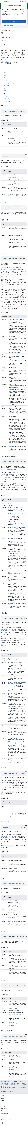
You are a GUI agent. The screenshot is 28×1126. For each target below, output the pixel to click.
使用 (9, 62)
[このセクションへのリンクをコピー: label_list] (8, 613)
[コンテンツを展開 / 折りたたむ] (11, 37)
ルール (3, 308)
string (16, 319)
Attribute (5, 111)
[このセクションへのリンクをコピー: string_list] (9, 981)
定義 (6, 62)
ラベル (5, 80)
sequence (10, 194)
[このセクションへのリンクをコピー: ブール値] (9, 106)
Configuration (15, 418)
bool (5, 72)
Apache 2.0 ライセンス (15, 1084)
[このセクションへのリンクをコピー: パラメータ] (9, 120)
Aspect (18, 446)
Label (10, 319)
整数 (5, 75)
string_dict (6, 96)
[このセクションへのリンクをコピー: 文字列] (7, 878)
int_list (5, 77)
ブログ (2, 1098)
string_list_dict (8, 101)
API (9, 30)
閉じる (14, 18)
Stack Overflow (4, 1113)
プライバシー (10, 1119)
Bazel (2, 30)
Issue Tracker (4, 1108)
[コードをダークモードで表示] (26, 110)
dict (9, 507)
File (19, 370)
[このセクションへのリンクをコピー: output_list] (10, 822)
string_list (6, 98)
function (11, 324)
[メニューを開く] (2, 1)
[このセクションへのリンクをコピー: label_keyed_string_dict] (19, 456)
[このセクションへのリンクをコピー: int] (4, 151)
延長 (6, 30)
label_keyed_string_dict (10, 83)
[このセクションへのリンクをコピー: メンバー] (9, 69)
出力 (5, 88)
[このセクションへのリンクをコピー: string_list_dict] (13, 1031)
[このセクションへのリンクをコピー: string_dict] (10, 931)
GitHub (2, 1100)
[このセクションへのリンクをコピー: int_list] (7, 202)
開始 (14, 21)
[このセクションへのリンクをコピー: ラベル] (7, 253)
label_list (6, 85)
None (18, 324)
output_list (6, 90)
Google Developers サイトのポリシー (18, 1086)
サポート (3, 1106)
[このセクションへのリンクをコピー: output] (7, 768)
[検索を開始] (20, 2)
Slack (2, 1110)
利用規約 (3, 1119)
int (17, 194)
